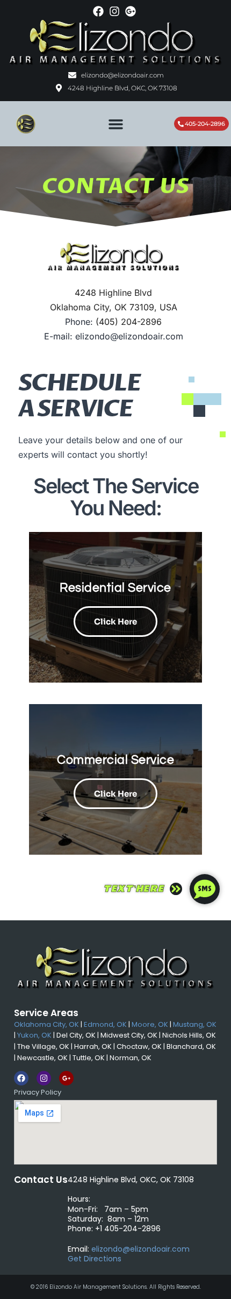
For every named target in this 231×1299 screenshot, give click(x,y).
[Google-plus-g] (66, 1078)
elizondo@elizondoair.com (140, 1249)
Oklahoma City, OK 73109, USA (113, 307)
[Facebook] (21, 1078)
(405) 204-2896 (129, 321)
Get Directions (94, 1258)
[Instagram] (44, 1078)
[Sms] (205, 889)
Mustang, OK (194, 1024)
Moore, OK (150, 1024)
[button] (116, 124)
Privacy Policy (37, 1092)
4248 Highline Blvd (113, 292)
